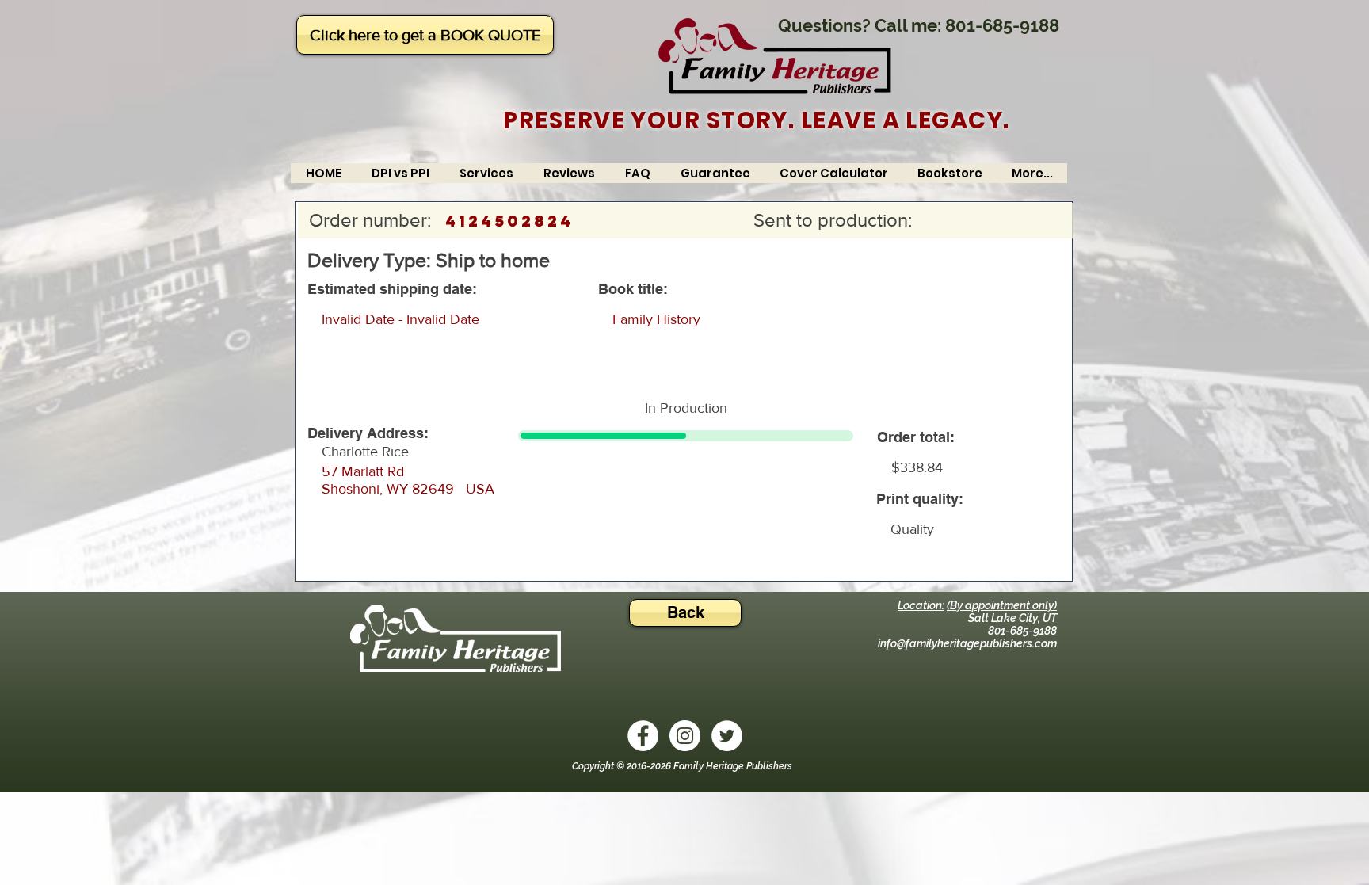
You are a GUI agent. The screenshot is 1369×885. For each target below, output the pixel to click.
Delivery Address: (368, 433)
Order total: (916, 437)
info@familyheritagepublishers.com (967, 643)
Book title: (633, 289)
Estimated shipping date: (392, 289)
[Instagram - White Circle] (684, 735)
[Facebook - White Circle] (642, 735)
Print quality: (919, 499)
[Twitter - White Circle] (726, 735)
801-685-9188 (1002, 25)
